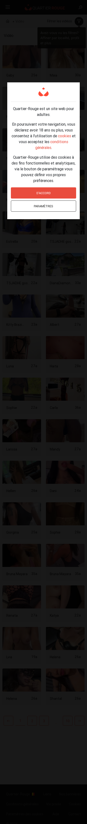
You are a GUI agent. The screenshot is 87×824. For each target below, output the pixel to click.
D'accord (43, 193)
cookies (64, 135)
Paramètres (43, 206)
